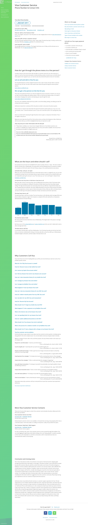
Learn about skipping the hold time (23, 99)
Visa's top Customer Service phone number (74, 24)
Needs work (57, 507)
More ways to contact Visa (70, 37)
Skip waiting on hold (31, 30)
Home (2, 7)
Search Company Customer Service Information (5, 11)
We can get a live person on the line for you (30, 91)
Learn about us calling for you (21, 88)
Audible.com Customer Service (71, 63)
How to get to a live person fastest (72, 31)
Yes (52, 507)
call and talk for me (29, 224)
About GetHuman (5, 17)
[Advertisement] (38, 58)
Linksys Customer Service (70, 65)
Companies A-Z (4, 15)
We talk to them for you (20, 30)
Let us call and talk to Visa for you (26, 80)
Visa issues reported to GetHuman (22, 385)
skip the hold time (28, 47)
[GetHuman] (6, 2)
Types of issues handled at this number (73, 35)
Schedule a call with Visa (20, 178)
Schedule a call (40, 30)
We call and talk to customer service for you (74, 26)
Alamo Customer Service (70, 68)
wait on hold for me (39, 224)
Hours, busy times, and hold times (72, 33)
